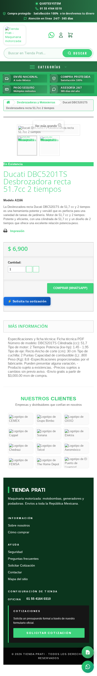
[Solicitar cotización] (88, 652)
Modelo (8, 200)
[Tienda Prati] (25, 35)
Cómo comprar (18, 532)
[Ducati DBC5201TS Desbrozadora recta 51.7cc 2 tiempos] (27, 146)
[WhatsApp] (51, 35)
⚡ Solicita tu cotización (27, 301)
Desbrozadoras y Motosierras (36, 102)
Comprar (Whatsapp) (70, 288)
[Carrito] (70, 35)
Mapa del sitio (18, 579)
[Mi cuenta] (61, 35)
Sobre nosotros (19, 525)
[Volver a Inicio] (8, 102)
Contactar (15, 572)
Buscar (80, 53)
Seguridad (15, 552)
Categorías (49, 67)
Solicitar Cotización (21, 565)
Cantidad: (14, 262)
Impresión (17, 231)
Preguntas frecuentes (23, 558)
